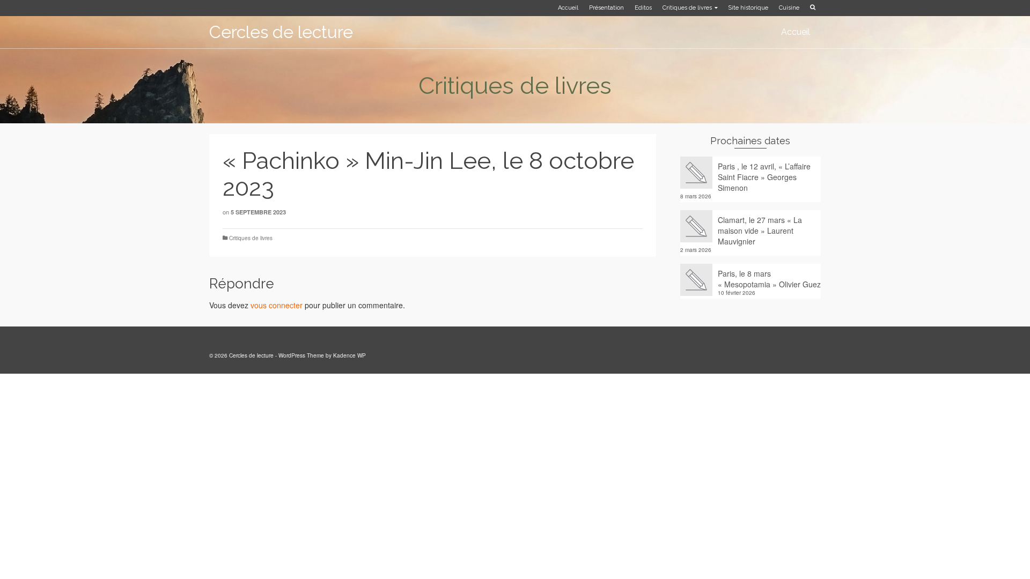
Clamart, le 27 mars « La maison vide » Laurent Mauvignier (760, 230)
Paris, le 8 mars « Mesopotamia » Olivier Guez (769, 279)
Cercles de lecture (281, 32)
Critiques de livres (251, 238)
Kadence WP (349, 355)
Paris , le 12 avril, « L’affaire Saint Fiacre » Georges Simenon (764, 177)
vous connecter (277, 305)
